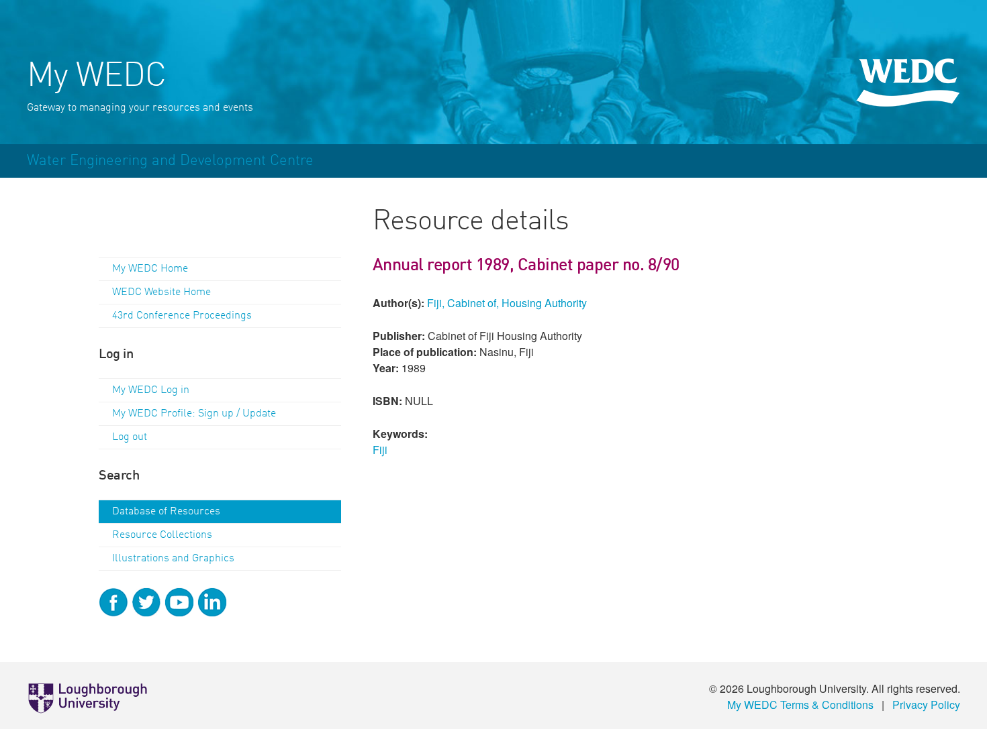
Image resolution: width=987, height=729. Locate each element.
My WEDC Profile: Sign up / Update (194, 413)
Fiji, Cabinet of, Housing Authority (507, 303)
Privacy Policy (926, 704)
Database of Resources (166, 511)
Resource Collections (162, 535)
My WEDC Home (150, 269)
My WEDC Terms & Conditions (800, 704)
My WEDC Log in (150, 390)
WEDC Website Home (161, 292)
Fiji (380, 449)
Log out (129, 437)
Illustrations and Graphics (173, 558)
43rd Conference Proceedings (182, 316)
